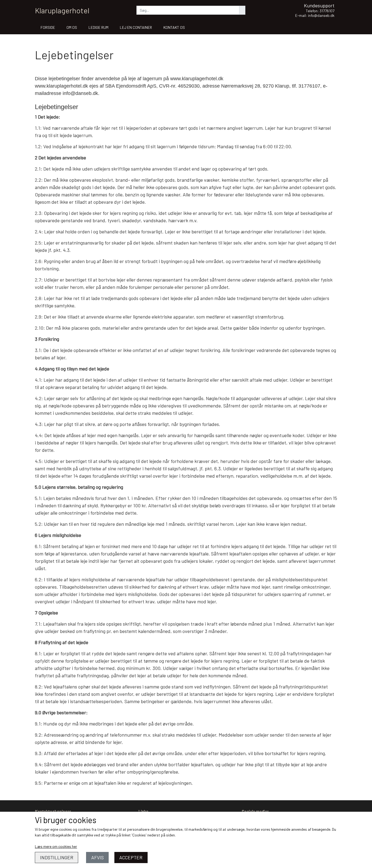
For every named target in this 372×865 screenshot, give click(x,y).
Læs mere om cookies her (56, 846)
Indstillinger (56, 857)
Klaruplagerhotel (62, 10)
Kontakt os (174, 27)
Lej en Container (136, 27)
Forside (48, 27)
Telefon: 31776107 (320, 10)
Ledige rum (98, 27)
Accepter (130, 857)
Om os (71, 27)
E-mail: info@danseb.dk (314, 15)
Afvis (97, 857)
